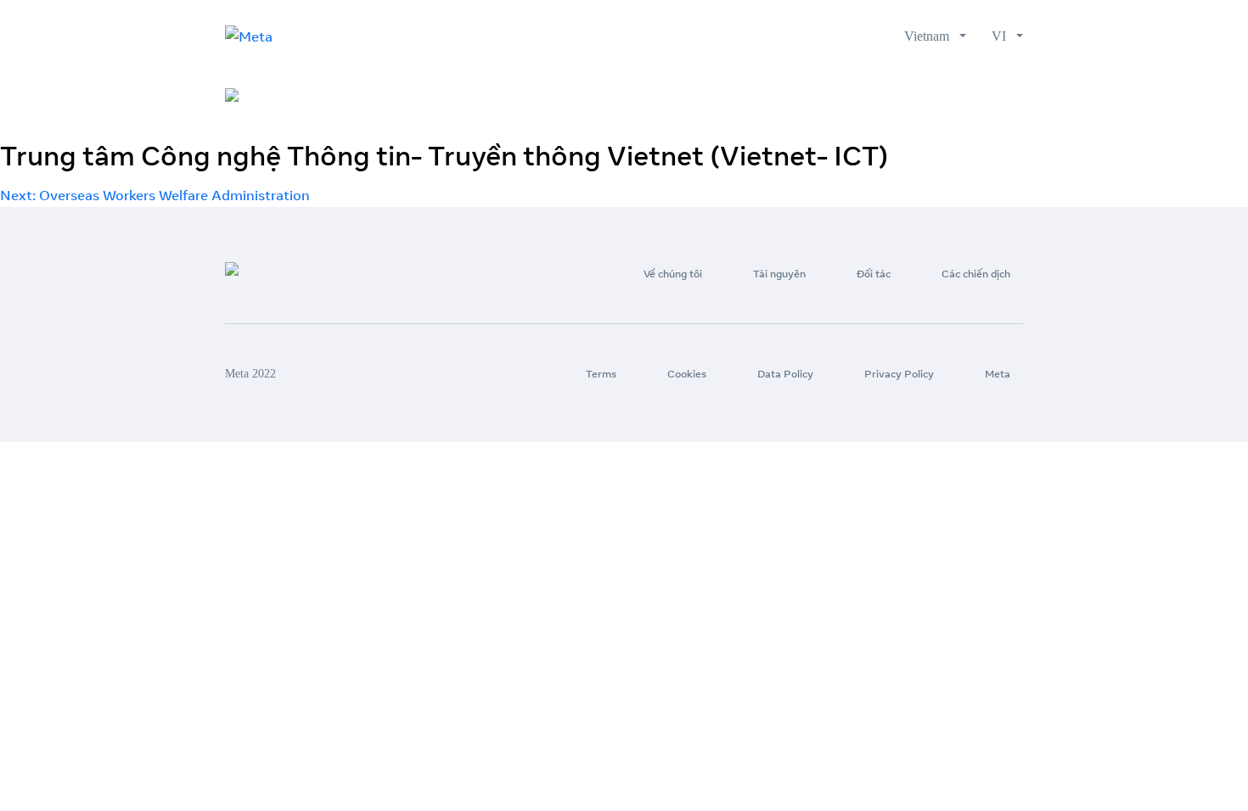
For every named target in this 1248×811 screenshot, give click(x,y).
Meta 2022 (250, 373)
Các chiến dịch (975, 96)
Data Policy (785, 373)
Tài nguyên (793, 96)
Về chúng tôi (690, 96)
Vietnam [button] (930, 36)
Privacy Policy (899, 373)
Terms (601, 373)
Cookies (686, 373)
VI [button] (1002, 36)
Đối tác (878, 96)
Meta (997, 373)
